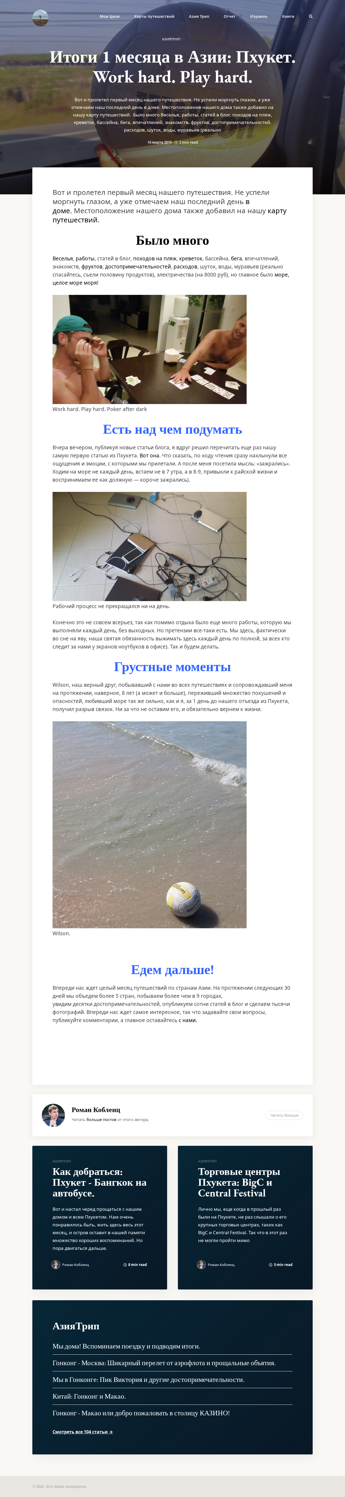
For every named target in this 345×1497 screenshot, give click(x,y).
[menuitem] (110, 16)
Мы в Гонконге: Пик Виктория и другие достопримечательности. (148, 1379)
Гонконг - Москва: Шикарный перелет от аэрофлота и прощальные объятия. (164, 1362)
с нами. (188, 1020)
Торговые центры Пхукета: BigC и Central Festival (239, 1182)
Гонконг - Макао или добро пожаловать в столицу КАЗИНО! (141, 1412)
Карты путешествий (154, 16)
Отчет (230, 16)
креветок (190, 258)
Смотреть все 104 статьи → (83, 1432)
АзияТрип (171, 39)
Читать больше (284, 1115)
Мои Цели (110, 16)
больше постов (101, 1119)
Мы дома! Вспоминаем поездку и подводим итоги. (126, 1346)
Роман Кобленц (96, 1109)
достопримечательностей (138, 266)
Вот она (149, 455)
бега (236, 258)
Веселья (63, 258)
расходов (185, 266)
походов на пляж (155, 258)
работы (85, 258)
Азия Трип (199, 16)
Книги (288, 16)
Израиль (259, 16)
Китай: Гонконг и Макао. (89, 1396)
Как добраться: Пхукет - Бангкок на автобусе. (100, 1182)
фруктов (91, 266)
